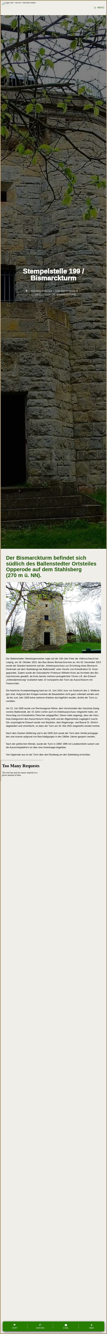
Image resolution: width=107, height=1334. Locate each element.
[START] (26, 291)
